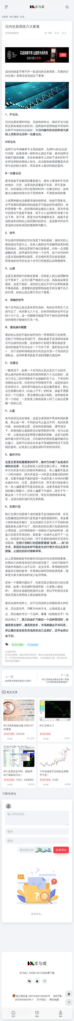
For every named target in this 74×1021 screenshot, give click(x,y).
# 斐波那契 (28, 779)
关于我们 (41, 999)
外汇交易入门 (47, 725)
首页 (6, 16)
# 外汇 (19, 779)
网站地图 (54, 999)
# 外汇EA (20, 733)
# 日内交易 (33, 644)
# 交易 (55, 779)
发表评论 (61, 850)
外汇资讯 (14, 16)
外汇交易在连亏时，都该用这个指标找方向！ (17, 772)
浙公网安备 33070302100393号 (33, 996)
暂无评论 (10, 793)
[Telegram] (44, 981)
